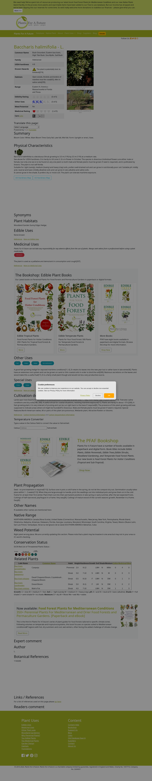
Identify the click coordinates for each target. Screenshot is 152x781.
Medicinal (122, 563)
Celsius (17, 428)
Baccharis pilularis (22, 579)
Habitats (25, 746)
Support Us (73, 730)
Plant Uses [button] (69, 33)
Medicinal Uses (27, 727)
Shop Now (105, 350)
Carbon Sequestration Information (62, 415)
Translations (26, 749)
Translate (32, 130)
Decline (98, 395)
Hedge (26, 363)
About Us (72, 746)
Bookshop (72, 727)
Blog (95, 33)
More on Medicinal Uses (33, 266)
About (60, 33)
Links (70, 735)
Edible (115, 563)
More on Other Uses (31, 390)
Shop (79, 33)
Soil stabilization (47, 363)
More (21, 350)
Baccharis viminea (22, 588)
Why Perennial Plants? (30, 735)
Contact (71, 743)
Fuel (17, 363)
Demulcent (19, 255)
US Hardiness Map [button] (42, 178)
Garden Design (27, 743)
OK (109, 395)
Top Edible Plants (28, 738)
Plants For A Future (23, 33)
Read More (22, 633)
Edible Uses (26, 725)
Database (40, 33)
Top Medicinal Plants (30, 741)
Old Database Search (77, 738)
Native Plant (51, 33)
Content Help (73, 725)
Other (129, 563)
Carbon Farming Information (34, 415)
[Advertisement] (129, 88)
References (18, 239)
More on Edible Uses (31, 239)
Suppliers (87, 33)
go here (58, 701)
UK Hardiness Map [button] (23, 178)
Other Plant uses (28, 730)
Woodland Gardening (30, 733)
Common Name (49, 563)
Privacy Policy (85, 395)
